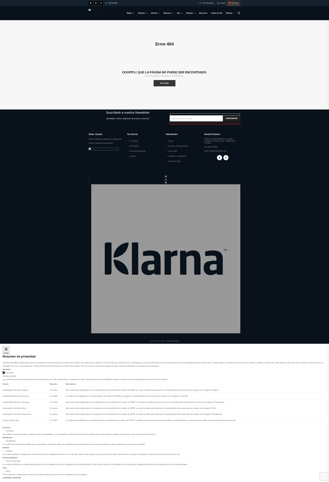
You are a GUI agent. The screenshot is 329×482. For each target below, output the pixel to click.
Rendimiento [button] (7, 438)
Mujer (129, 13)
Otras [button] (5, 468)
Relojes (189, 13)
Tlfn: (206, 147)
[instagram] (96, 3)
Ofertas (229, 13)
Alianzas (167, 13)
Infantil (154, 13)
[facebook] (91, 3)
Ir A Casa (164, 83)
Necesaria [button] (6, 369)
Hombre (141, 13)
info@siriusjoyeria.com (217, 151)
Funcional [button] (6, 427)
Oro (178, 13)
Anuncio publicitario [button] (10, 458)
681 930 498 (112, 3)
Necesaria (10, 373)
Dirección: (208, 139)
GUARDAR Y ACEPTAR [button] (12, 478)
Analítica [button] (6, 448)
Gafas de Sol (216, 13)
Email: (206, 151)
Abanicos (203, 13)
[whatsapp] (101, 3)
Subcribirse (231, 118)
